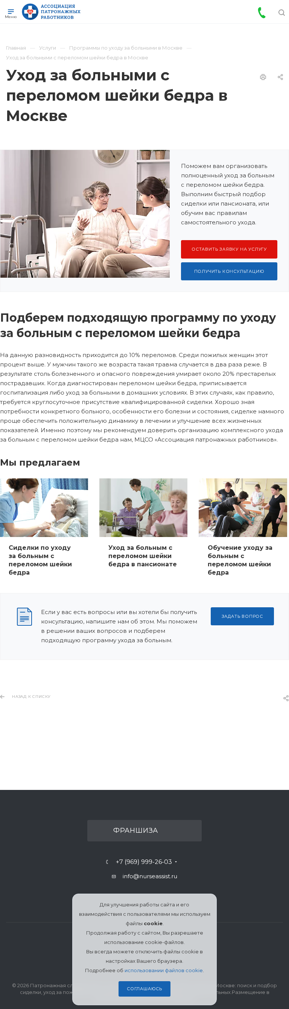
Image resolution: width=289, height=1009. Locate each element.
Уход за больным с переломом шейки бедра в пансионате (142, 556)
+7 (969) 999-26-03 (144, 862)
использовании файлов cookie (164, 970)
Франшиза (135, 830)
